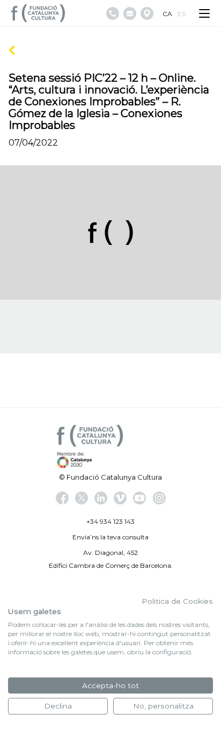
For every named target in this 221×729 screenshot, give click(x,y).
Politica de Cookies (177, 601)
